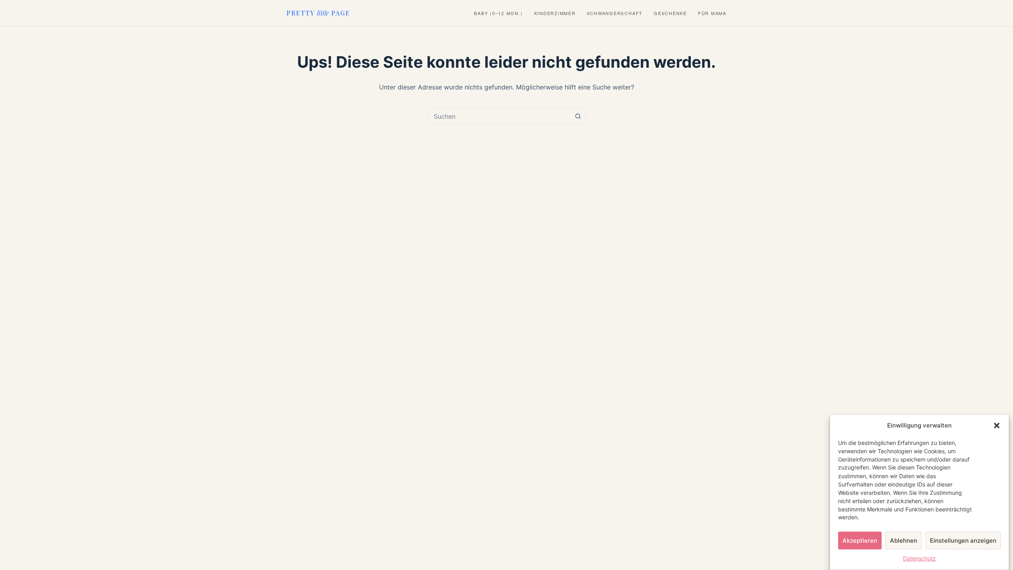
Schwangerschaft (615, 13)
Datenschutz (919, 558)
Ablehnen (903, 540)
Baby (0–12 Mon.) (498, 13)
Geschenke (670, 13)
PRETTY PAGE (318, 13)
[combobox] (499, 116)
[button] (997, 425)
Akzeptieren (859, 540)
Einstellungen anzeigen (963, 540)
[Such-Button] (577, 116)
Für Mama (712, 13)
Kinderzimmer (555, 13)
